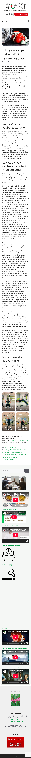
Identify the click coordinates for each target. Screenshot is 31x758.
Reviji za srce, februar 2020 (19, 440)
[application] (15, 535)
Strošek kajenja (7, 565)
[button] (28, 21)
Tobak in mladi (9, 459)
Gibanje (7, 450)
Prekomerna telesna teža (18, 450)
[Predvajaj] (4, 541)
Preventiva (5, 452)
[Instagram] (9, 14)
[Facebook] (12, 14)
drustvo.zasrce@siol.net (16, 721)
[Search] (26, 471)
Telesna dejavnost (10, 447)
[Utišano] (24, 541)
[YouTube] (7, 14)
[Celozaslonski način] (27, 541)
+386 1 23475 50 (16, 719)
